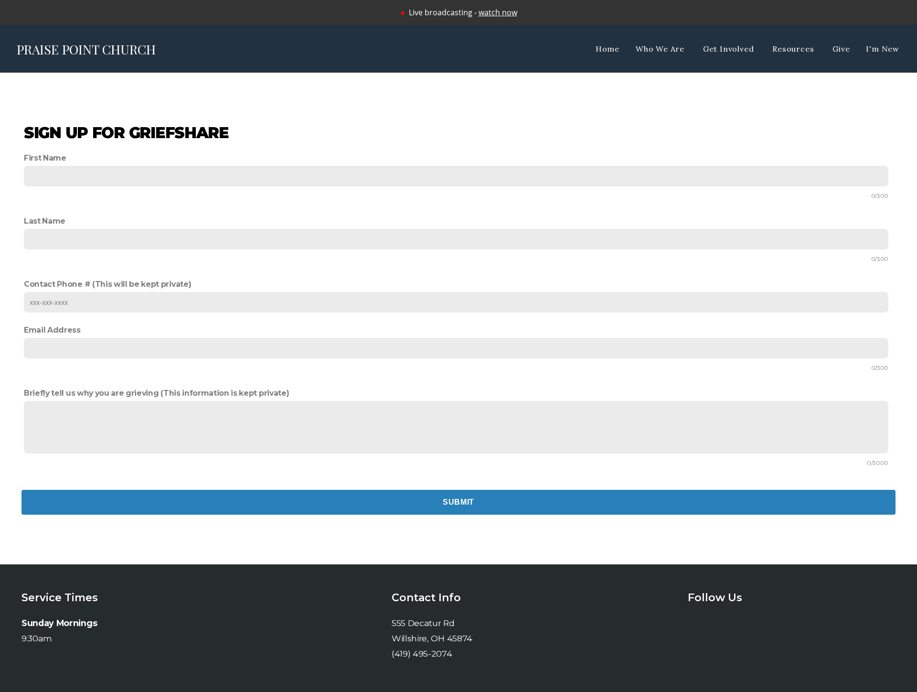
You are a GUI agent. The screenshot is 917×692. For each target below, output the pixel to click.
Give (841, 49)
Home (607, 49)
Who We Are (661, 49)
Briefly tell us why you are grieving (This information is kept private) (156, 393)
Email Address (52, 330)
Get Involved (729, 49)
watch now (498, 12)
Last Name (44, 221)
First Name (45, 157)
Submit (458, 502)
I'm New (882, 49)
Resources (794, 49)
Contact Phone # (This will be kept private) (107, 284)
